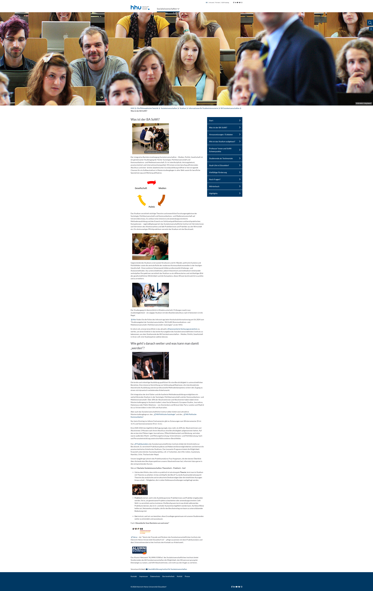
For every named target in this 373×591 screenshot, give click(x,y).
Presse (187, 576)
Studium (183, 108)
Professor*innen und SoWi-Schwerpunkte (220, 150)
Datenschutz (155, 576)
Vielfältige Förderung (218, 172)
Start (211, 120)
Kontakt (134, 576)
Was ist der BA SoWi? (218, 127)
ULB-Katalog (225, 2)
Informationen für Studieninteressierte (203, 108)
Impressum (143, 576)
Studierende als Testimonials (221, 158)
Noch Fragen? (214, 179)
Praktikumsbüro (142, 444)
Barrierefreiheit (168, 576)
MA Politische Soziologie (165, 414)
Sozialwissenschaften (169, 108)
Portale (217, 2)
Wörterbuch (214, 186)
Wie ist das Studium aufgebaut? (222, 141)
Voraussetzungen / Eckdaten (221, 134)
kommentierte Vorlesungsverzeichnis (183, 329)
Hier (134, 319)
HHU (133, 108)
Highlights (213, 193)
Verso (135, 537)
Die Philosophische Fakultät (147, 108)
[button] (370, 23)
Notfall (179, 576)
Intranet (211, 2)
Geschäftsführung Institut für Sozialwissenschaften (167, 569)
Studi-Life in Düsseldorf (219, 165)
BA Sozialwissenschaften (230, 108)
